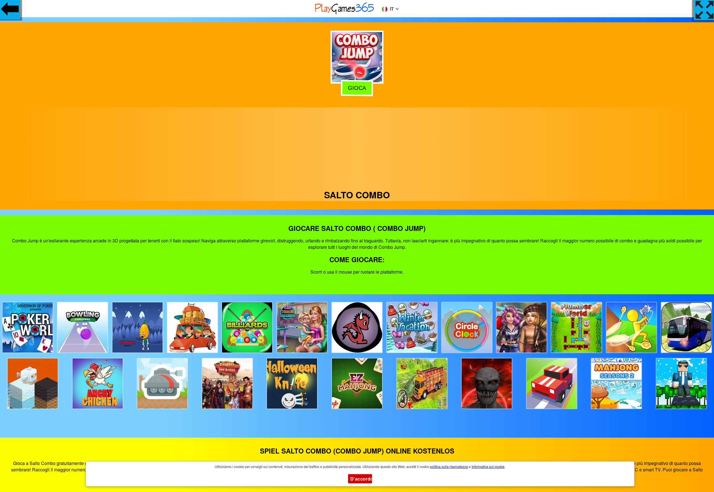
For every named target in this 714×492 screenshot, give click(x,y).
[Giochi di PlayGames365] (345, 13)
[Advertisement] (357, 146)
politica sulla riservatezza (449, 466)
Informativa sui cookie (488, 466)
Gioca (357, 88)
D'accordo (361, 479)
